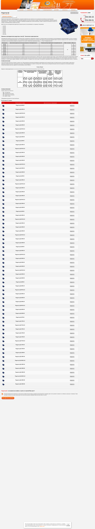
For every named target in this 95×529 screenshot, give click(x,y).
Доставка (56, 9)
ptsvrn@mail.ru (88, 25)
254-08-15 (89, 17)
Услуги (38, 9)
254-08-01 (89, 20)
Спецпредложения (47, 9)
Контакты (73, 9)
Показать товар (74, 12)
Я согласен (68, 525)
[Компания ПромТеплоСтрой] (47, 5)
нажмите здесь (42, 526)
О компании (29, 9)
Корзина (64, 9)
